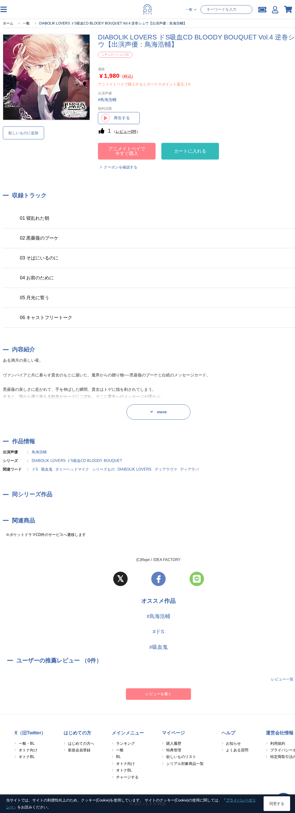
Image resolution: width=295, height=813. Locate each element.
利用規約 (277, 743)
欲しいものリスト (181, 757)
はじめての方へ (81, 743)
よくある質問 (237, 750)
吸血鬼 (46, 469)
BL (118, 757)
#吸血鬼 (158, 647)
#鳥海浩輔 (158, 616)
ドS (35, 469)
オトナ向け (28, 750)
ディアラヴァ (166, 469)
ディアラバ (189, 469)
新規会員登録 (79, 750)
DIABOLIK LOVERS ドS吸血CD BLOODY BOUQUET (77, 460)
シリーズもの (103, 469)
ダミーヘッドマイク (72, 469)
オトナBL (27, 757)
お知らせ (233, 743)
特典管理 (173, 750)
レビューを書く (158, 694)
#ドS (158, 631)
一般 (120, 750)
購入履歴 (173, 743)
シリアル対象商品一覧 (185, 763)
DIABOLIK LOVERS (135, 469)
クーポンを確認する (120, 167)
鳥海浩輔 (39, 452)
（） (126, 131)
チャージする (127, 777)
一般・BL (27, 743)
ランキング (125, 743)
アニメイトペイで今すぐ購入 (126, 151)
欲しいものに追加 (23, 133)
